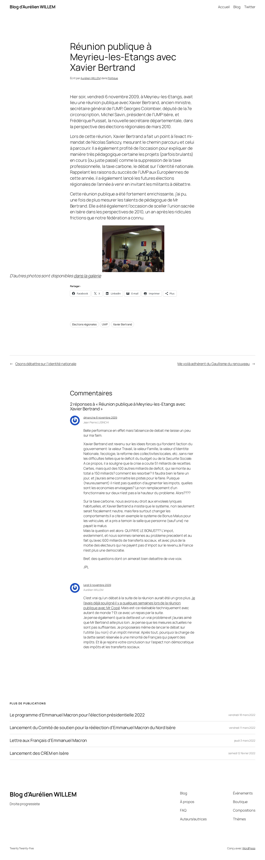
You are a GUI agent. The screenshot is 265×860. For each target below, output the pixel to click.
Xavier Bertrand (122, 324)
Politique (113, 78)
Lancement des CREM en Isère (39, 753)
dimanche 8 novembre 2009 (100, 417)
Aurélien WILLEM (91, 78)
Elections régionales (84, 324)
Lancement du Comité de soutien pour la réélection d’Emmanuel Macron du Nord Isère (93, 727)
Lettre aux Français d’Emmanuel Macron (48, 740)
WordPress (248, 848)
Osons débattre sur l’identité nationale (45, 363)
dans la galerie (87, 276)
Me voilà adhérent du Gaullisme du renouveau (214, 363)
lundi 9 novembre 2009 (97, 585)
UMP (105, 324)
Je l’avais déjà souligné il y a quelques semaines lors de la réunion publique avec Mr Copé (139, 603)
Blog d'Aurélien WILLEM (32, 7)
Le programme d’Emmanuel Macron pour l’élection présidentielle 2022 (77, 715)
